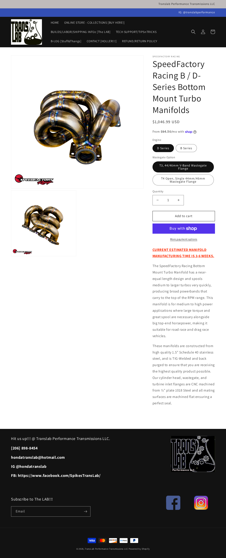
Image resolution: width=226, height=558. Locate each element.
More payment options (183, 239)
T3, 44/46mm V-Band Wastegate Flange (183, 166)
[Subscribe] (85, 511)
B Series (186, 148)
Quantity (158, 191)
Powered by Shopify (139, 548)
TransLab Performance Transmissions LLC (106, 548)
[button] (193, 32)
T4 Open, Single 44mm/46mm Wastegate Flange (183, 179)
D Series (163, 148)
